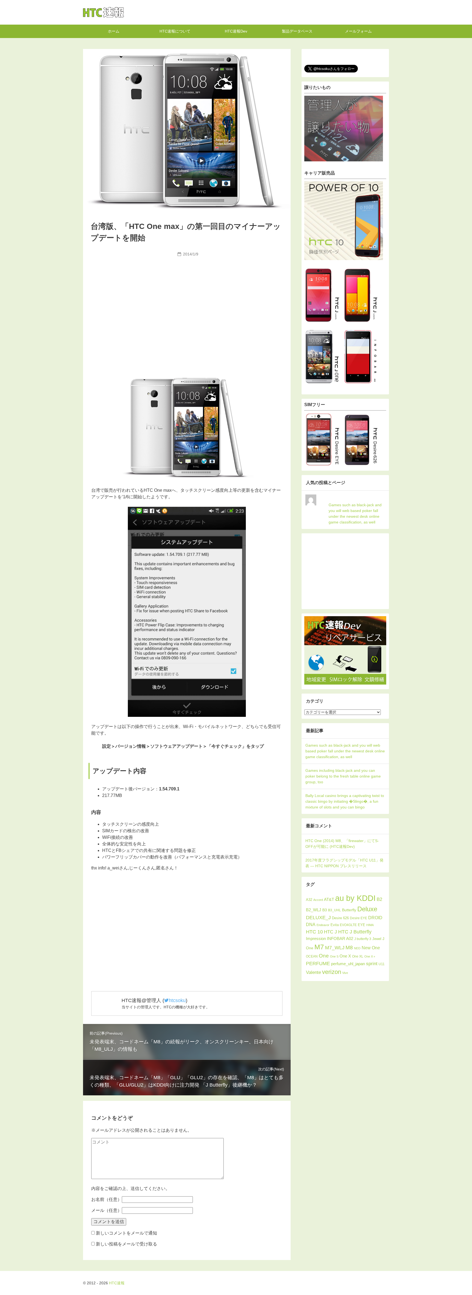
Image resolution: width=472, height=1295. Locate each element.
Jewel (376, 939)
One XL (357, 956)
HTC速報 (103, 12)
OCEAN (312, 956)
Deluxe (367, 909)
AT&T (329, 899)
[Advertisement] (186, 299)
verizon (331, 971)
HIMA (370, 925)
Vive (345, 972)
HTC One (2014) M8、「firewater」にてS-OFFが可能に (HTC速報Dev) (342, 844)
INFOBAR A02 (340, 938)
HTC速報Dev (236, 31)
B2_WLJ (313, 909)
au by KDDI (355, 898)
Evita (335, 925)
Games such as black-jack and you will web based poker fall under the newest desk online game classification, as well (355, 513)
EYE (361, 925)
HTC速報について (175, 31)
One (324, 956)
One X (345, 956)
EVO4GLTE (348, 925)
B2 (379, 899)
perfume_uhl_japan (348, 964)
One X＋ (370, 956)
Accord (318, 899)
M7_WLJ (334, 947)
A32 (309, 900)
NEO (357, 948)
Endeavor (323, 925)
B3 (324, 910)
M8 (349, 947)
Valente (313, 972)
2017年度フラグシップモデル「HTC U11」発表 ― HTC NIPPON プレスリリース (344, 863)
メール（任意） (106, 1210)
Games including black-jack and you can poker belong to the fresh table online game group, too (343, 776)
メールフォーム (358, 31)
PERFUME (318, 963)
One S (334, 956)
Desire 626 (340, 918)
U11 (382, 964)
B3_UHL (334, 910)
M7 (319, 947)
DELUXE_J (318, 917)
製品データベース (297, 31)
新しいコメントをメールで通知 (126, 1233)
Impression (316, 938)
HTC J (330, 932)
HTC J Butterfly (354, 932)
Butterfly (349, 910)
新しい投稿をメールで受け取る (126, 1244)
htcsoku (177, 1000)
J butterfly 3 (362, 939)
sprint (371, 963)
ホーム (113, 31)
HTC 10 (314, 932)
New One (371, 947)
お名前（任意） (106, 1199)
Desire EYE (358, 918)
